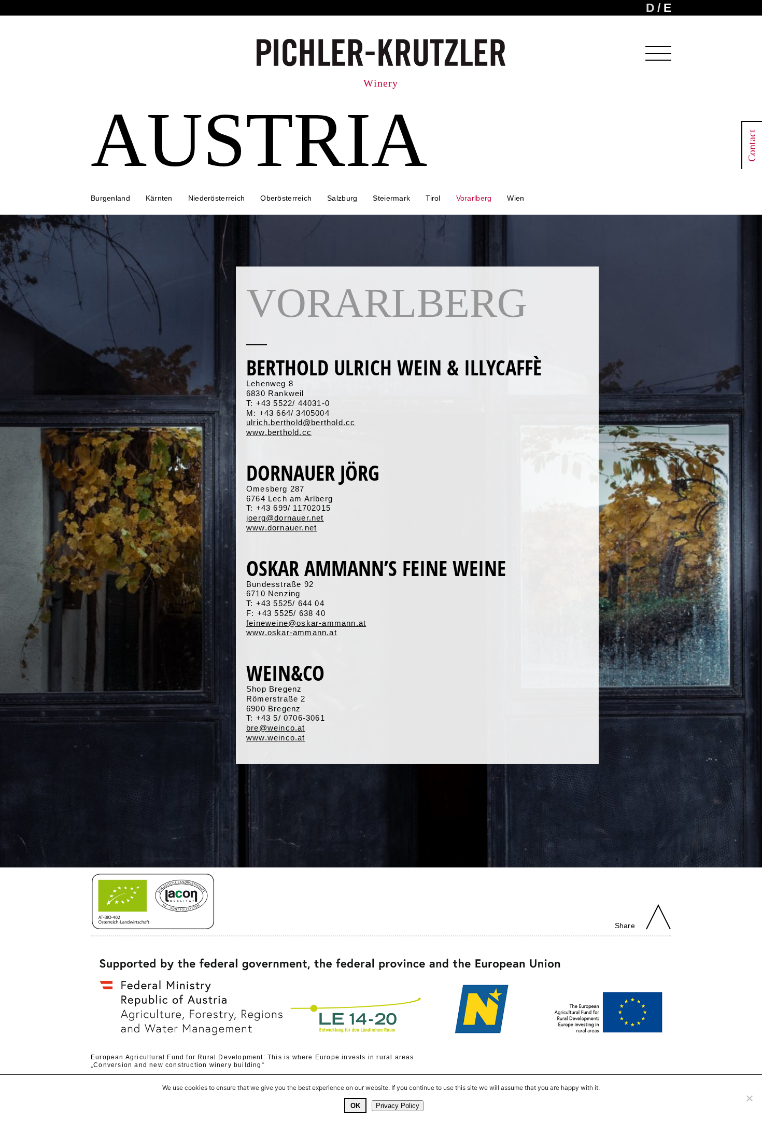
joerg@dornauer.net (285, 517)
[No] (749, 1098)
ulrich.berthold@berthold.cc (300, 422)
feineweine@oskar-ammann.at (306, 623)
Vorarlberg (474, 198)
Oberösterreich (286, 198)
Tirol (433, 198)
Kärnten (159, 198)
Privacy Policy (397, 1106)
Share (625, 925)
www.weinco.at (275, 737)
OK (355, 1106)
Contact (751, 145)
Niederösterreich (216, 198)
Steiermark (391, 198)
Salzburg (342, 198)
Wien (515, 198)
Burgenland (110, 198)
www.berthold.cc (279, 432)
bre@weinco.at (275, 727)
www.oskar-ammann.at (291, 632)
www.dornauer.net (281, 527)
